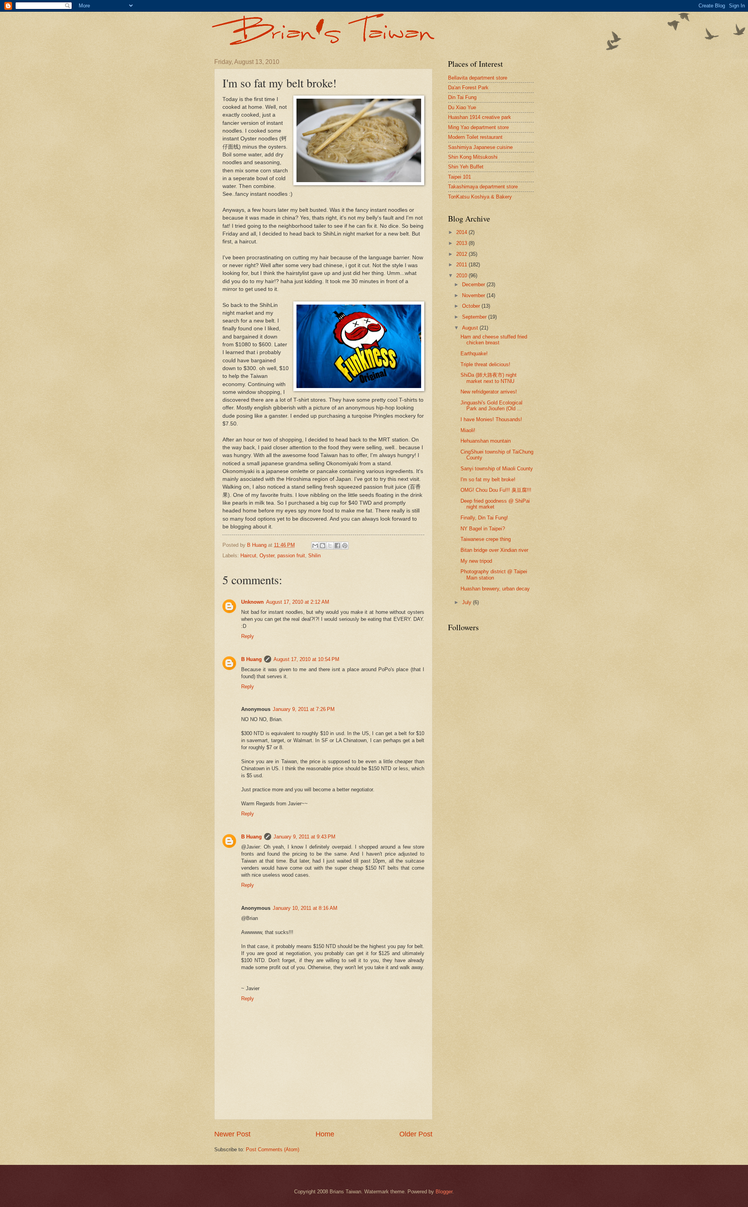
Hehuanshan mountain (485, 441)
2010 (462, 275)
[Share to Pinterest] (345, 545)
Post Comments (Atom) (272, 1149)
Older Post (415, 1134)
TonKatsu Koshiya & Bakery (480, 197)
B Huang (251, 659)
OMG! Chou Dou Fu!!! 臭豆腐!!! (495, 490)
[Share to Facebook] (337, 545)
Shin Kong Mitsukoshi (472, 157)
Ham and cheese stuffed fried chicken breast (493, 340)
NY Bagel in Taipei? (482, 529)
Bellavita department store (477, 78)
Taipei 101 (459, 177)
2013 (462, 243)
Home (325, 1134)
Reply (247, 636)
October (472, 306)
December (474, 284)
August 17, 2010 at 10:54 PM (306, 659)
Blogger (444, 1192)
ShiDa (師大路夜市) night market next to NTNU (488, 378)
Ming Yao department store (478, 127)
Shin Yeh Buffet (465, 167)
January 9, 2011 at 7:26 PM (304, 709)
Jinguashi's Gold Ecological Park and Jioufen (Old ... (491, 405)
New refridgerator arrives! (488, 392)
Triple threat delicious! (485, 364)
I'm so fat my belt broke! (487, 479)
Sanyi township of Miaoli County (496, 468)
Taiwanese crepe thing (485, 539)
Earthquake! (474, 353)
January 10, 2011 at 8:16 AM (305, 908)
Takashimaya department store (483, 187)
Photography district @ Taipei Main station (493, 574)
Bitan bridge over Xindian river (494, 550)
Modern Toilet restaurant (475, 137)
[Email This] (315, 545)
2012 (462, 254)
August (471, 328)
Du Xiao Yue (462, 107)
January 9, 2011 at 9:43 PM (304, 837)
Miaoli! (467, 430)
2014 (462, 232)
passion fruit (291, 555)
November (474, 295)
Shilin (314, 555)
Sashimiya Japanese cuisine (480, 147)
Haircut (248, 555)
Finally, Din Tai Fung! (484, 518)
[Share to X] (330, 545)
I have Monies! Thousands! (491, 419)
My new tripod (476, 561)
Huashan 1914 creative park (479, 117)
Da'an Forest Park (468, 87)
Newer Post (232, 1134)
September (475, 317)
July (467, 602)
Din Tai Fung (462, 97)
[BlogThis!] (322, 545)
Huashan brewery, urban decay (495, 589)
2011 (462, 265)
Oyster (266, 555)
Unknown (252, 602)
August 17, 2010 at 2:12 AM (297, 602)
